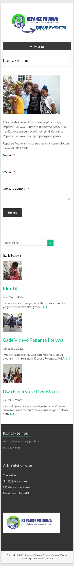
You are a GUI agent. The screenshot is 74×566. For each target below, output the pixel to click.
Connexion (9, 475)
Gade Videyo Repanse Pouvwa (33, 340)
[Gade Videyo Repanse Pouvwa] (37, 324)
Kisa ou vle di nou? (16, 189)
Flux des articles (15, 481)
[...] (45, 307)
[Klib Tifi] (37, 272)
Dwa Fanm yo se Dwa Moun (30, 391)
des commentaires (16, 487)
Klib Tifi (11, 288)
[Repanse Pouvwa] (37, 7)
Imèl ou (9, 172)
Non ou (9, 155)
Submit (12, 212)
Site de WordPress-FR (16, 493)
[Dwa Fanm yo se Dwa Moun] (37, 375)
